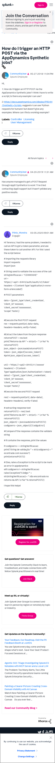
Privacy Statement (26, 750)
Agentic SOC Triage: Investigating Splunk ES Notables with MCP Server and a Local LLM (27, 664)
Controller (16, 119)
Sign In (41, 5)
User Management (21, 122)
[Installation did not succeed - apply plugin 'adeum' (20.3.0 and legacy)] (46, 158)
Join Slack (27, 579)
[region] (27, 748)
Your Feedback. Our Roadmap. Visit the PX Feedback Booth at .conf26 (26, 641)
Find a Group (27, 615)
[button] (51, 42)
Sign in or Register (34, 22)
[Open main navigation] (51, 4)
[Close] (50, 737)
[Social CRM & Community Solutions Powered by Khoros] (44, 720)
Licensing (29, 119)
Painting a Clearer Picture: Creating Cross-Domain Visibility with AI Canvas (26, 688)
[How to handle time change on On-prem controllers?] (52, 158)
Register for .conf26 (27, 542)
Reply (10, 142)
